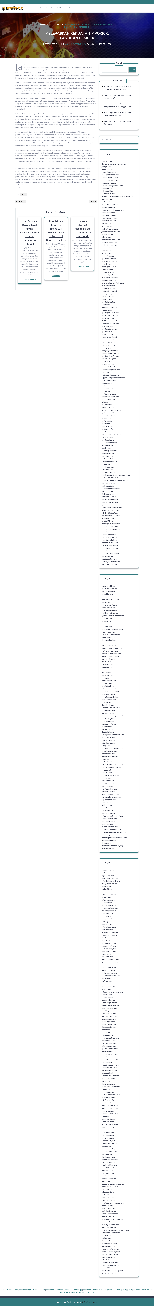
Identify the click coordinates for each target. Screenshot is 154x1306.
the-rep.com (106, 662)
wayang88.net (107, 1073)
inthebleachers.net (109, 824)
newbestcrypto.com (109, 261)
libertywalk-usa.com (110, 589)
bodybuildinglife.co (109, 380)
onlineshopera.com (109, 927)
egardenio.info (107, 426)
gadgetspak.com (108, 1021)
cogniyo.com (106, 448)
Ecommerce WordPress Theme (77, 1302)
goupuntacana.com (109, 892)
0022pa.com (107, 672)
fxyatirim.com (107, 954)
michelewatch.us (108, 607)
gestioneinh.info (108, 1138)
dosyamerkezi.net (109, 640)
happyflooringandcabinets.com (113, 377)
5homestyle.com (108, 848)
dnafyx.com (106, 940)
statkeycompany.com (110, 651)
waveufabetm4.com (109, 1070)
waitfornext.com (108, 1122)
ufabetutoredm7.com (110, 551)
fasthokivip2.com (108, 272)
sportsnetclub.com (109, 258)
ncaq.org (105, 921)
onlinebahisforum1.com (111, 881)
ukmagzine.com (108, 223)
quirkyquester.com (109, 486)
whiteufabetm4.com (109, 1078)
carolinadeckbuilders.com (111, 653)
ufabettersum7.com (109, 532)
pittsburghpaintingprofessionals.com (116, 475)
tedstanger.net (108, 1111)
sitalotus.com (107, 405)
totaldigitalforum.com (110, 1224)
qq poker (136, 1290)
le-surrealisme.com (109, 643)
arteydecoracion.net (109, 743)
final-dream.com (108, 1132)
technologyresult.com (110, 959)
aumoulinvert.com (108, 791)
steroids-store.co (108, 740)
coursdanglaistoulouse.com (112, 599)
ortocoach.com (107, 469)
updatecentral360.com (111, 413)
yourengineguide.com (110, 1197)
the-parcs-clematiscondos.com (114, 164)
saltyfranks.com (108, 664)
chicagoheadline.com (110, 884)
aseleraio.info (107, 421)
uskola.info (106, 1116)
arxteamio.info (107, 429)
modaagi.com (107, 683)
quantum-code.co (108, 1127)
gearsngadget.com (109, 1024)
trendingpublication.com (111, 524)
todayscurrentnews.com (111, 515)
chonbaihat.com (108, 732)
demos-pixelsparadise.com (112, 629)
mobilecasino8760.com (111, 775)
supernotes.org (108, 407)
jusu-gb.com (106, 166)
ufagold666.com (108, 1162)
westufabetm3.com (109, 559)
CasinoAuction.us (108, 783)
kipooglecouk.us (108, 786)
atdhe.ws (105, 759)
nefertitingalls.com (109, 905)
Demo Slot (50, 8)
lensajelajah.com (108, 916)
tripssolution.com (108, 1000)
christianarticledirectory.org (112, 846)
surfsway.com (107, 981)
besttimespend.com (109, 442)
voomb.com (106, 348)
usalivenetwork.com (109, 202)
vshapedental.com (109, 1192)
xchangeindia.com (108, 1208)
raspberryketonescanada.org (113, 1184)
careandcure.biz (108, 445)
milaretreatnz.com (109, 680)
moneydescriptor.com (110, 294)
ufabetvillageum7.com (110, 1065)
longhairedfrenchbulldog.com (113, 283)
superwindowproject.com (111, 797)
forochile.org (106, 702)
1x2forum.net (107, 873)
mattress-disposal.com (111, 375)
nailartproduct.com (109, 984)
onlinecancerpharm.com (111, 369)
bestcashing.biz (108, 718)
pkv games (76, 1292)
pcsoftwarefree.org (109, 935)
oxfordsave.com (108, 264)
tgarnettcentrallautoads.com (113, 616)
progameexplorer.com (110, 1249)
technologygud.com (109, 386)
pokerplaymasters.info (110, 180)
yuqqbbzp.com (107, 1011)
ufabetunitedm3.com (110, 540)
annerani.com (107, 667)
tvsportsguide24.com (110, 353)
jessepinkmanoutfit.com (111, 231)
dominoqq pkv (12, 1290)
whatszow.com (107, 965)
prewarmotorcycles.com (111, 634)
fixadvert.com (107, 618)
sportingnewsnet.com (110, 313)
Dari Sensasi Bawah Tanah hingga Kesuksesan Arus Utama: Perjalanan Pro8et (29, 232)
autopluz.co (106, 621)
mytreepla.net (107, 1035)
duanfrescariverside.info (111, 1086)
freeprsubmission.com (110, 1159)
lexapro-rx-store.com (110, 827)
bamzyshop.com (108, 1173)
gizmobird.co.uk (108, 594)
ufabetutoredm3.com (110, 548)
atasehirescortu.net (109, 337)
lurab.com (105, 1260)
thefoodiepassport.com (111, 794)
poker (3, 1290)
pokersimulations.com (110, 1038)
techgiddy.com (107, 199)
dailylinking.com (108, 938)
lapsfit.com (106, 1030)
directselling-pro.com (110, 1254)
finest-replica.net (108, 1135)
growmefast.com (108, 364)
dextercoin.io (107, 843)
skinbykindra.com (108, 1241)
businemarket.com (109, 288)
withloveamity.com (109, 948)
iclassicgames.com (109, 267)
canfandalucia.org (108, 1195)
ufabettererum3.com (110, 526)
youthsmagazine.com (110, 296)
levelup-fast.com (108, 1032)
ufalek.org (105, 372)
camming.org (106, 886)
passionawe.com (108, 472)
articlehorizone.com (109, 1008)
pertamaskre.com (108, 194)
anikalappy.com (107, 1081)
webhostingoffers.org (110, 962)
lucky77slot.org (108, 361)
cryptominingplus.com (110, 277)
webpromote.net (108, 737)
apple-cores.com (108, 813)
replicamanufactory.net (110, 1040)
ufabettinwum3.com (109, 537)
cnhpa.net (105, 402)
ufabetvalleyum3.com (110, 553)
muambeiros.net (108, 726)
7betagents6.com (109, 1013)
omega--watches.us (109, 610)
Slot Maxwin (61, 8)
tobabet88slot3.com (110, 513)
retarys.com (106, 237)
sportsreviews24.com (110, 356)
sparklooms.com (108, 505)
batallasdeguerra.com (110, 691)
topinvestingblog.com (110, 656)
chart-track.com (108, 705)
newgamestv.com (108, 326)
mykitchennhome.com (110, 789)
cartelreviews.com (109, 978)
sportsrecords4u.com (110, 1049)
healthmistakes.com (109, 394)
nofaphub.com (107, 902)
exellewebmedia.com (110, 215)
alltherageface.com (109, 1243)
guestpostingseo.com (110, 175)
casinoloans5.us (108, 781)
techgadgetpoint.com (110, 350)
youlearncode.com (109, 951)
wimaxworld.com (108, 713)
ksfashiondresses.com (110, 396)
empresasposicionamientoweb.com (115, 1230)
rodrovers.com (107, 997)
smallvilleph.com (108, 686)
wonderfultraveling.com (111, 708)
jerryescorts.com (108, 342)
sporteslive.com (108, 318)
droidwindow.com (108, 1157)
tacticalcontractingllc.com (112, 507)
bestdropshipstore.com (111, 975)
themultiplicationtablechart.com (114, 837)
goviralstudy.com (108, 808)
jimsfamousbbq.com (109, 586)
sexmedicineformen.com (111, 488)
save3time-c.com (108, 624)
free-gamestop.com (109, 218)
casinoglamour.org (109, 840)
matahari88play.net (109, 291)
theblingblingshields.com (111, 321)
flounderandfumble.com (111, 1095)
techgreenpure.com (109, 973)
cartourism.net (107, 810)
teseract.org (106, 1146)
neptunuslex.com (108, 602)
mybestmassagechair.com (112, 767)
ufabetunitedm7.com (110, 543)
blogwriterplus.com (109, 172)
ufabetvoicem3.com (109, 1067)
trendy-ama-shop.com (110, 1149)
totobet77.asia (108, 518)
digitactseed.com (108, 986)
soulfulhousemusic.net (110, 502)
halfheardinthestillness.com (112, 764)
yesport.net (106, 250)
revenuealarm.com (109, 1257)
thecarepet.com (108, 169)
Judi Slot (40, 8)
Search (119, 63)
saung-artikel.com (109, 269)
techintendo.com (108, 970)
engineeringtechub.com (111, 340)
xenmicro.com (107, 924)
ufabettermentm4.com (111, 529)
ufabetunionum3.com (110, 1057)
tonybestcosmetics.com (111, 1232)
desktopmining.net (109, 821)
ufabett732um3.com (110, 1113)
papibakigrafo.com (109, 800)
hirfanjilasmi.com (108, 453)
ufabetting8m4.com (109, 1054)
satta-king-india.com (109, 1003)
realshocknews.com (109, 388)
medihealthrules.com (110, 1186)
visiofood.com (107, 1154)
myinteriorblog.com (109, 1165)
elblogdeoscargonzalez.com (113, 735)
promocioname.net (109, 710)
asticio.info (106, 423)
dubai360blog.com (109, 359)
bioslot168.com (108, 1268)
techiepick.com (107, 1170)
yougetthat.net (108, 256)
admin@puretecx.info (75, 44)
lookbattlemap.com (109, 245)
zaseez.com (106, 897)
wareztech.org (107, 226)
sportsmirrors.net (108, 332)
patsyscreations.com (110, 908)
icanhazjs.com (107, 802)
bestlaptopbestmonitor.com (113, 748)
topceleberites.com (109, 1051)
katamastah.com (108, 415)
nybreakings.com (108, 1200)
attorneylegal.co (108, 345)
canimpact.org (107, 805)
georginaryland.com (109, 751)
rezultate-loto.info (109, 1043)
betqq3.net (106, 778)
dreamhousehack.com (110, 1214)
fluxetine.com (107, 772)
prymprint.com (107, 437)
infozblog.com (107, 729)
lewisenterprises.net (110, 932)
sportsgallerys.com (109, 329)
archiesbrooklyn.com (109, 724)
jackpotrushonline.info (110, 204)
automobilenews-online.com (113, 1219)
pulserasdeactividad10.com (112, 816)
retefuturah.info (108, 1100)
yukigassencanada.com (110, 1005)
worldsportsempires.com (111, 410)
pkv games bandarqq (112, 1290)
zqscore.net (106, 418)
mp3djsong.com (108, 597)
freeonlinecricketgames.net (112, 716)
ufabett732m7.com (109, 1151)
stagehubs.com (108, 870)
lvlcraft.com (106, 989)
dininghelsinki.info (108, 1084)
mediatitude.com (108, 632)
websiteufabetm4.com (111, 1076)
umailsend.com (107, 234)
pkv (92, 1292)
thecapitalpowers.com (110, 510)
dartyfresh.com (107, 929)
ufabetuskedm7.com (110, 545)
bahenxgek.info (107, 191)
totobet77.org (107, 521)
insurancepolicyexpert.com (112, 648)
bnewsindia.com (108, 1168)
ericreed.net (106, 770)
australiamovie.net (109, 591)
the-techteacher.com (110, 1216)
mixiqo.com (106, 464)
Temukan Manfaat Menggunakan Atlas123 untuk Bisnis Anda (82, 228)
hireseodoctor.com (109, 1027)
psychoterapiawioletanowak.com (115, 480)
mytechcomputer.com (110, 1265)
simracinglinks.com (109, 637)
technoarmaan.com (109, 1227)
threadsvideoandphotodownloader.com (117, 196)
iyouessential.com (109, 946)
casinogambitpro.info (110, 177)
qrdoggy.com (107, 383)
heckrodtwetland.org (110, 762)
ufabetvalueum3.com (110, 1059)
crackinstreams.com (109, 1019)
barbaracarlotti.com (109, 818)
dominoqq (50, 1290)
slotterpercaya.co (108, 494)
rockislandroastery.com (111, 1251)
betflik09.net (107, 919)
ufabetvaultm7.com (109, 1062)
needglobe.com (108, 467)
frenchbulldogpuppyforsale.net (114, 832)
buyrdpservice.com (109, 248)
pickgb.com (106, 391)
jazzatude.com (107, 670)
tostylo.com (106, 253)
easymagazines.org (109, 451)
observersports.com (109, 275)
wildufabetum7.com (109, 564)
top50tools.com (108, 659)
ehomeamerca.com (109, 967)
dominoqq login (25, 1290)
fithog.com (106, 745)
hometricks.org (107, 456)
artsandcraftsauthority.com (112, 1270)
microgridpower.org (109, 461)
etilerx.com (106, 1089)
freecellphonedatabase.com (113, 210)
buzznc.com (106, 1235)
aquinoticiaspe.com (109, 280)
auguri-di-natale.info (109, 605)
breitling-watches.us (110, 613)
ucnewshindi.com (108, 207)
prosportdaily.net (108, 1141)
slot (70, 8)
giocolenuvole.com (109, 943)
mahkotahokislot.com (110, 367)
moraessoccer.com (109, 699)
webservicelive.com (109, 1273)
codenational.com (108, 1246)
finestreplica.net (108, 1092)
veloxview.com (107, 556)
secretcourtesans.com (110, 878)
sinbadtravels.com (109, 221)
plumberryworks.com (110, 478)
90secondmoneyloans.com (112, 992)
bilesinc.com (106, 678)
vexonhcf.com (107, 626)
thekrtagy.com (107, 1205)
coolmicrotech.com (109, 1211)
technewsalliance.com (110, 1105)
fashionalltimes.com (109, 1222)
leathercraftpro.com (109, 459)
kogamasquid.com (109, 835)
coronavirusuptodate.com (111, 1016)
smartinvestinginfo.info (110, 1103)
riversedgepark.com (109, 894)
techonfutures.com (109, 1178)
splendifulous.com (109, 1046)
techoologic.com (108, 1181)
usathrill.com (107, 1189)
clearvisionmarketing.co (111, 1124)
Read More (29, 279)
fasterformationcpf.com (111, 240)
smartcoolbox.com (109, 497)
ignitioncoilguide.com (110, 1262)
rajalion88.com (107, 889)
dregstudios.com (108, 694)
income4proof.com (109, 911)
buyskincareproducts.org (111, 829)
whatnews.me (107, 1130)
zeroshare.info (107, 675)
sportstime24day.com (110, 315)
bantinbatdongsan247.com (112, 185)
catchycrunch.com (108, 900)
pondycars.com (107, 1176)
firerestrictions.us (108, 721)
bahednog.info (107, 188)
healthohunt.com (108, 1097)
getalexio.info (107, 432)
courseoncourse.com (109, 183)
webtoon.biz (106, 304)
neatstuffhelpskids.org (110, 697)
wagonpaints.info (108, 1119)
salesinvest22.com (109, 1143)
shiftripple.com (107, 491)
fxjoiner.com (106, 1238)
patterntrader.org (108, 399)
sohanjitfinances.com (110, 499)
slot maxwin (97, 1290)
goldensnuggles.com (110, 242)
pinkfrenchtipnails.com (110, 323)
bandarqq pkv (147, 1290)
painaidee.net (107, 299)
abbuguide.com (107, 957)
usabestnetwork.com (110, 229)
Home (31, 8)
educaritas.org (107, 913)
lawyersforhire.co (108, 286)
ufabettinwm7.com (109, 534)
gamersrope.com (108, 212)
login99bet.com (108, 875)
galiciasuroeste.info (109, 689)
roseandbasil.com (108, 754)
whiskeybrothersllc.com (111, 561)
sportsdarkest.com (109, 302)
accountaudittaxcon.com (111, 434)
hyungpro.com (107, 310)
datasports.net (107, 334)
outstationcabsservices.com (113, 1203)
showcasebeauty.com (110, 645)
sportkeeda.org (108, 440)
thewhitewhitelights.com (111, 756)
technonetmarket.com (110, 1108)
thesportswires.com (109, 307)
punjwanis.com (107, 161)
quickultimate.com (109, 483)
